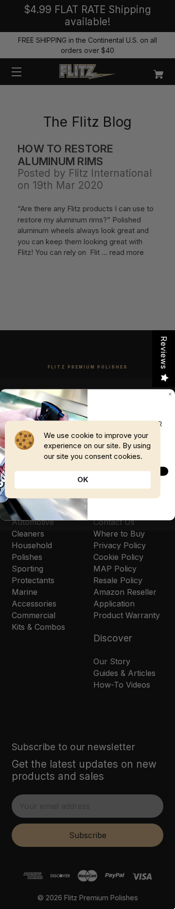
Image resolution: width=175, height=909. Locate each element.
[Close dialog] (170, 394)
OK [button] (82, 479)
